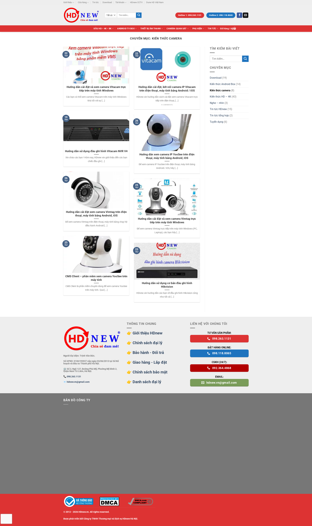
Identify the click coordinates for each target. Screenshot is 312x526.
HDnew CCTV (136, 2)
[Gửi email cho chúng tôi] (245, 15)
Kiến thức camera (220, 90)
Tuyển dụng (216, 121)
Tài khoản (119, 2)
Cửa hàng (82, 2)
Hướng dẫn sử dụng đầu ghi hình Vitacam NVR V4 (96, 151)
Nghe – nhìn (217, 102)
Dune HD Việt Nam (154, 2)
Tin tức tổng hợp (219, 115)
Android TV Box (126, 28)
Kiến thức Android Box (222, 84)
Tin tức (95, 2)
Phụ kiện (197, 28)
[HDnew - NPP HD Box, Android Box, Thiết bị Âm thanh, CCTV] (81, 15)
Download (107, 2)
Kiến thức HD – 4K (220, 96)
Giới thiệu (67, 2)
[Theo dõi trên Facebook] (239, 15)
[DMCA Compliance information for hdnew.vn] (140, 501)
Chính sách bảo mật (150, 372)
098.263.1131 (74, 376)
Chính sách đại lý (147, 343)
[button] (228, 28)
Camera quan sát (177, 28)
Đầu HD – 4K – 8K (102, 28)
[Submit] (139, 15)
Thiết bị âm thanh (150, 28)
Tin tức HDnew (218, 109)
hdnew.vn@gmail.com (78, 382)
